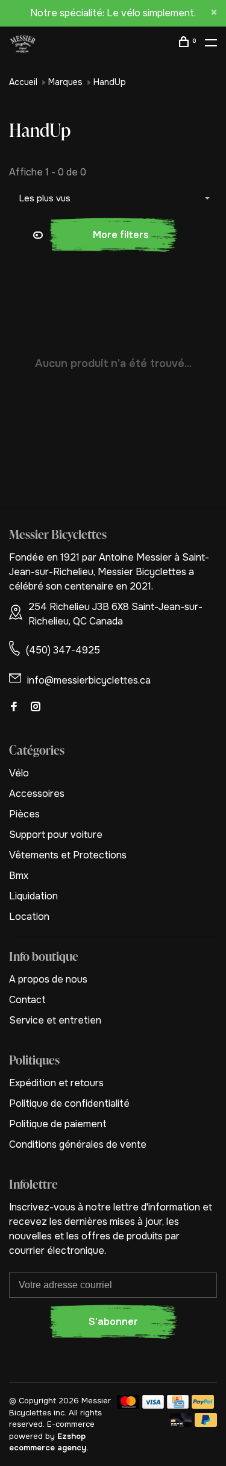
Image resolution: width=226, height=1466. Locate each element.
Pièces (24, 814)
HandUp (109, 82)
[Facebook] (14, 707)
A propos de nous (48, 979)
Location (29, 916)
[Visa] (153, 1405)
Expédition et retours (56, 1083)
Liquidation (33, 896)
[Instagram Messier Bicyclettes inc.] (35, 707)
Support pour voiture (55, 834)
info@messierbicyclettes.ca (89, 680)
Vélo (19, 773)
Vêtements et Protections (68, 855)
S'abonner (113, 1321)
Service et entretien (55, 1020)
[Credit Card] (178, 1405)
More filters (121, 234)
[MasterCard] (128, 1405)
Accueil (23, 82)
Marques (65, 82)
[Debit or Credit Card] (181, 1423)
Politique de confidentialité (69, 1103)
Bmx (18, 875)
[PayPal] (203, 1405)
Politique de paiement (58, 1124)
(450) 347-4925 (63, 650)
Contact (27, 999)
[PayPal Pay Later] (206, 1423)
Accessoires (36, 793)
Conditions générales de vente (77, 1144)
